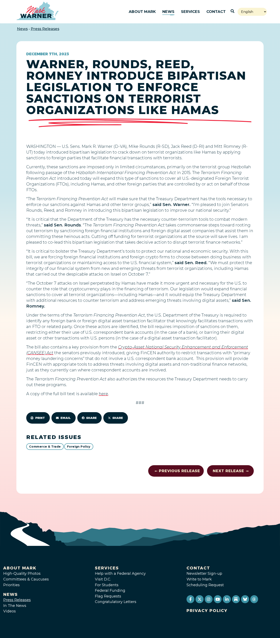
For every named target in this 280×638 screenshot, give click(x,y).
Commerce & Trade (45, 446)
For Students (106, 585)
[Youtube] (218, 599)
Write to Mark (199, 579)
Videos (9, 611)
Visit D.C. (103, 579)
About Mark (142, 11)
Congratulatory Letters (115, 602)
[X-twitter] (199, 599)
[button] (38, 418)
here (103, 393)
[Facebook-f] (190, 599)
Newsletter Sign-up (204, 573)
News (168, 11)
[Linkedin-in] (227, 599)
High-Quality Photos (22, 573)
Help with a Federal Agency (120, 573)
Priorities (11, 585)
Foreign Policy (78, 446)
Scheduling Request (205, 585)
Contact (216, 11)
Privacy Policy (207, 610)
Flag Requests (108, 596)
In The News (14, 605)
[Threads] (254, 599)
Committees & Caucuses (26, 579)
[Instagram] (209, 599)
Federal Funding (110, 590)
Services (190, 11)
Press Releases (45, 29)
